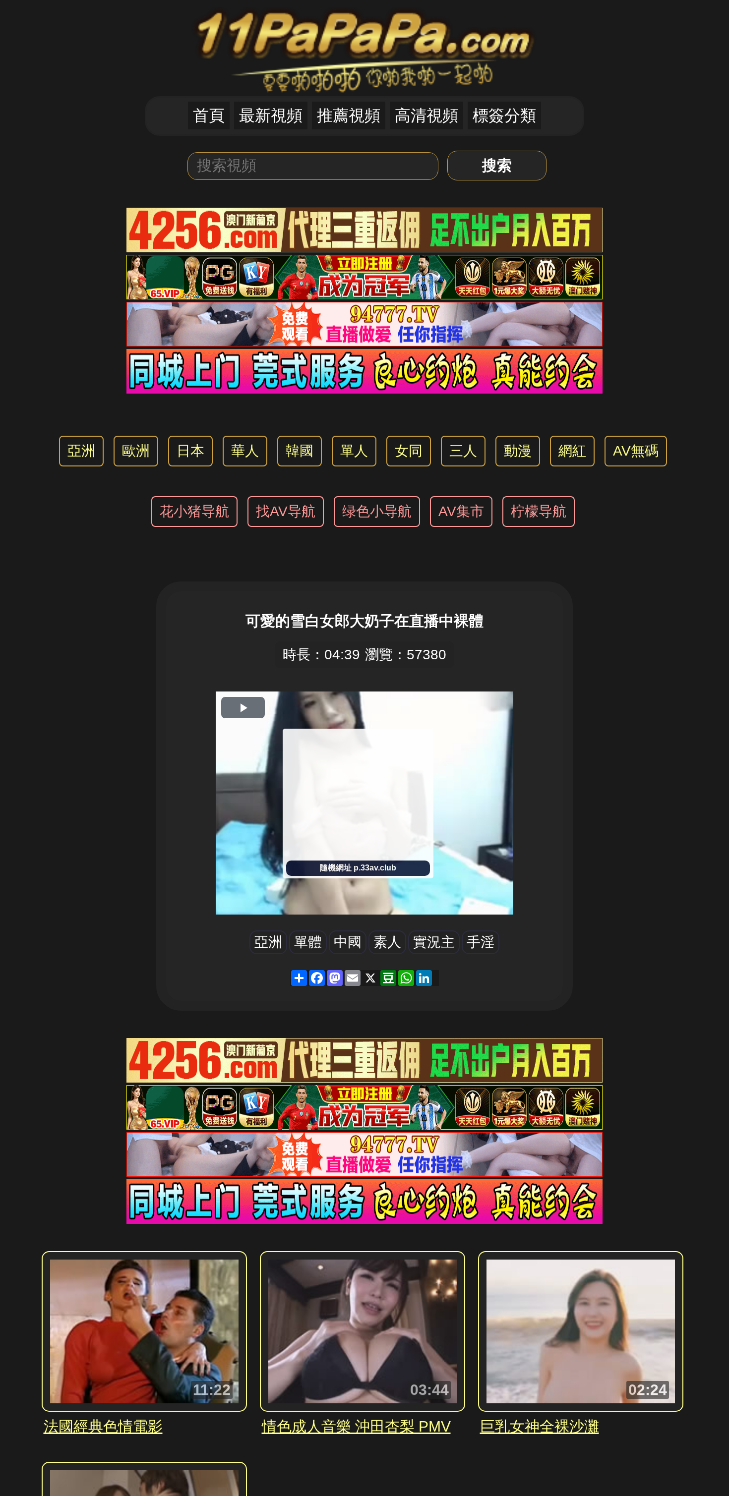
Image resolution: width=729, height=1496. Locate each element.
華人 (245, 451)
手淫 (480, 942)
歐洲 (136, 451)
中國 (348, 942)
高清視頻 (426, 115)
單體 (308, 942)
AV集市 (461, 511)
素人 (387, 942)
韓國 (299, 451)
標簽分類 (504, 115)
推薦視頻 (348, 115)
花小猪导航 (194, 511)
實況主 (434, 942)
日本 (190, 451)
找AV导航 (285, 511)
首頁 (209, 115)
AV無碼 (636, 451)
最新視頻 (271, 115)
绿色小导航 (377, 511)
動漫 (518, 451)
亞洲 (81, 451)
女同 (409, 451)
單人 (354, 451)
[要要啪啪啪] (364, 47)
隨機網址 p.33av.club (358, 867)
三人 (463, 451)
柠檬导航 (538, 511)
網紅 (572, 451)
